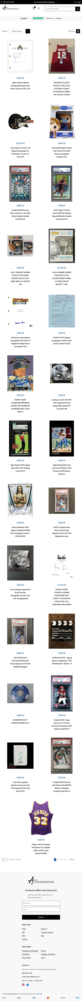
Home (24, 929)
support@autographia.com (31, 977)
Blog (42, 936)
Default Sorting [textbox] (17, 31)
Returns (43, 951)
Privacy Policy (26, 958)
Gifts (23, 936)
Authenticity (26, 954)
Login (79, 2)
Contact (24, 939)
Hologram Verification (48, 954)
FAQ (23, 932)
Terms (43, 958)
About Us (44, 929)
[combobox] (19, 31)
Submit (41, 917)
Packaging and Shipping (30, 951)
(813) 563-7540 (8, 2)
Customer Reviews (47, 932)
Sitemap (39, 994)
